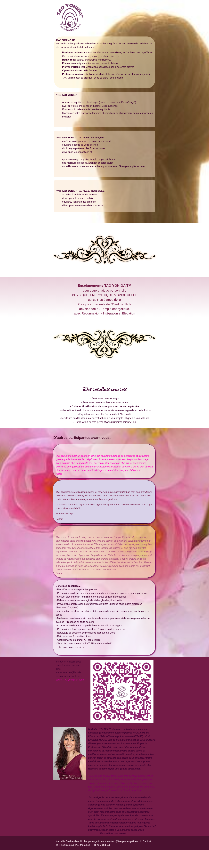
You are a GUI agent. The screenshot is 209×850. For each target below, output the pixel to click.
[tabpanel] (104, 62)
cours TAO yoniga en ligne (70, 679)
